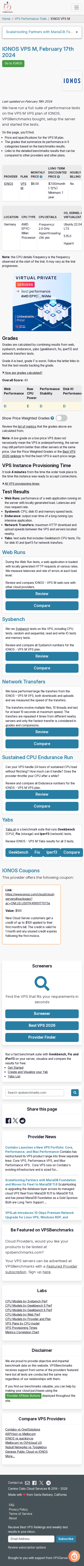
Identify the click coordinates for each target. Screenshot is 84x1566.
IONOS (8, 184)
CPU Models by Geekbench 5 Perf (28, 1305)
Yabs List (14, 1076)
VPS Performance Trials (30, 19)
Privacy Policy (18, 1509)
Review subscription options (27, 1547)
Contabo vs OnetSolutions (22, 1429)
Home (6, 19)
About (13, 1518)
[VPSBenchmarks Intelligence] (74, 1556)
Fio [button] (37, 852)
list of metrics (27, 426)
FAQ (11, 1505)
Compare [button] (42, 605)
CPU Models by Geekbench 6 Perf (28, 1310)
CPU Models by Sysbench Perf (26, 1301)
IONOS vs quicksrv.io (19, 1438)
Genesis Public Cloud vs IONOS (26, 1452)
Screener (42, 1013)
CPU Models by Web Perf (22, 1314)
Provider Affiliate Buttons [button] (23, 1396)
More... (10, 1456)
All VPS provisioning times (22, 484)
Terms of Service (20, 1514)
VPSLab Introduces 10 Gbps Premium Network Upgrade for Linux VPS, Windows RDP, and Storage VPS (39, 1217)
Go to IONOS (13, 63)
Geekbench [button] (18, 852)
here (47, 1272)
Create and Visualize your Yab (28, 1072)
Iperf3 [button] (51, 852)
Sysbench (22, 629)
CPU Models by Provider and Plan (28, 1319)
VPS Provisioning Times (21, 1328)
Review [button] (42, 594)
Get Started (15, 1068)
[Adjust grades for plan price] (52, 418)
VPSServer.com (64, 1558)
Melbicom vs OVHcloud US (23, 1443)
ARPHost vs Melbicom (20, 1434)
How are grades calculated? (23, 373)
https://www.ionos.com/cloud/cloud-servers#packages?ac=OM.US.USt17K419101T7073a (30, 899)
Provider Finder (42, 1037)
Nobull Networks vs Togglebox (26, 1447)
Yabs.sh (10, 829)
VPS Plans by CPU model (22, 1323)
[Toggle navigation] (76, 7)
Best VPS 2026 (42, 1025)
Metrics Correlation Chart (22, 1332)
